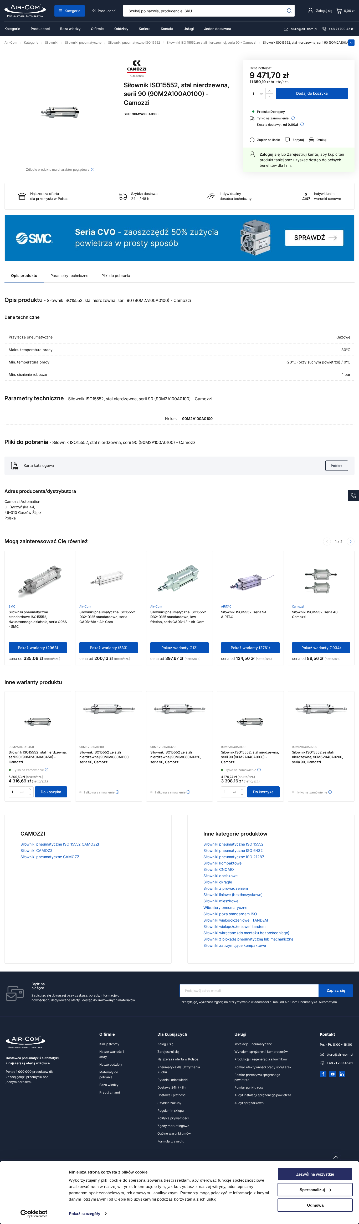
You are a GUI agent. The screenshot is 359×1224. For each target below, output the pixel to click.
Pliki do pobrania (115, 275)
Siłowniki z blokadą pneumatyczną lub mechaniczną (248, 939)
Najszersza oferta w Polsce (177, 1059)
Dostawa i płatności (171, 1095)
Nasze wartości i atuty (111, 1054)
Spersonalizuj (312, 1189)
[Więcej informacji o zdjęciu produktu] (92, 169)
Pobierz (336, 466)
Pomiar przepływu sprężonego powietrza (257, 1077)
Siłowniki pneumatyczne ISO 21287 (233, 856)
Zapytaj (298, 140)
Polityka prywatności (173, 1118)
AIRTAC (226, 606)
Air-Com (85, 606)
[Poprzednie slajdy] (327, 541)
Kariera (144, 29)
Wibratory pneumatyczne (225, 907)
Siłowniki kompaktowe (222, 863)
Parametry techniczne (69, 275)
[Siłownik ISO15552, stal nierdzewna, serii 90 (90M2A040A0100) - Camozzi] (250, 721)
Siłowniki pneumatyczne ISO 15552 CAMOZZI (59, 844)
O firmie (97, 29)
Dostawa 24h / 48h (171, 1087)
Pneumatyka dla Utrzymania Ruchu (178, 1069)
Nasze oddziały (110, 1064)
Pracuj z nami (109, 1092)
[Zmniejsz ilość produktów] (269, 96)
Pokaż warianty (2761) (250, 647)
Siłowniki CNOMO (218, 869)
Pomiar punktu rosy (249, 1087)
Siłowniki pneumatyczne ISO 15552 (233, 844)
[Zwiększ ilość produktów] (269, 90)
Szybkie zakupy (169, 1103)
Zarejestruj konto (302, 154)
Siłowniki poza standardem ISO (230, 914)
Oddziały (121, 29)
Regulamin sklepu (170, 1110)
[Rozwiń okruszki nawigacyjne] (351, 42)
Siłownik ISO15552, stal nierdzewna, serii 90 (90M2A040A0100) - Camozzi (250, 757)
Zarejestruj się (168, 1052)
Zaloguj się (270, 154)
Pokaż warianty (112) (179, 647)
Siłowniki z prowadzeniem (225, 888)
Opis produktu (24, 275)
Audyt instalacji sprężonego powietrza (262, 1095)
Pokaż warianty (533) (108, 647)
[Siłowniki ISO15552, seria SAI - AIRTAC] (250, 581)
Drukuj (321, 140)
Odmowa (315, 1205)
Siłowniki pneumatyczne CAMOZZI (50, 856)
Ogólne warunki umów (174, 1133)
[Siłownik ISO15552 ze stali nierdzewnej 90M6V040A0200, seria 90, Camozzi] (321, 721)
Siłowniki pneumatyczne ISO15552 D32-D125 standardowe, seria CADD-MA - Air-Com (107, 617)
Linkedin (342, 1074)
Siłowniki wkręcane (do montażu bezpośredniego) (246, 932)
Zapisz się (336, 990)
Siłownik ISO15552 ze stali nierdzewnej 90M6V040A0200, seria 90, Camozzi (317, 757)
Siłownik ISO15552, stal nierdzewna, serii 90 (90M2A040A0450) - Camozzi (38, 757)
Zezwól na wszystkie (315, 1174)
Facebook (323, 1074)
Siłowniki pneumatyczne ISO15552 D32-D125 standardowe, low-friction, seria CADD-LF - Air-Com (178, 617)
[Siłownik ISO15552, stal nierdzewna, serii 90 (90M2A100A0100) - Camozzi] (60, 112)
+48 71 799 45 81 (342, 29)
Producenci (107, 11)
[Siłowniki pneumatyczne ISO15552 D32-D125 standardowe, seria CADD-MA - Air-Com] (109, 581)
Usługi (188, 29)
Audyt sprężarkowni (249, 1103)
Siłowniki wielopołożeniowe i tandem (234, 926)
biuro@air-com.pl (304, 29)
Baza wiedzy (70, 29)
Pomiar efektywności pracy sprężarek (262, 1067)
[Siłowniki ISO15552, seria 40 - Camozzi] (321, 581)
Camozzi (298, 606)
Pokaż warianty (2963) (38, 647)
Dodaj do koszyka (312, 93)
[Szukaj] (289, 11)
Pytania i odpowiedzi (172, 1080)
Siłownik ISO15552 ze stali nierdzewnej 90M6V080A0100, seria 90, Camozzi (104, 757)
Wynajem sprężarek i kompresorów (261, 1052)
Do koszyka (51, 792)
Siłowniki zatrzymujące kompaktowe (234, 945)
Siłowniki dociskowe (220, 875)
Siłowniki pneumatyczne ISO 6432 (233, 850)
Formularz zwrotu (170, 1141)
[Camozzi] (137, 76)
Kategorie (72, 11)
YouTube (333, 1074)
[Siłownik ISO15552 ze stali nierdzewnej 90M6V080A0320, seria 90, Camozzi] (179, 721)
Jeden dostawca (217, 29)
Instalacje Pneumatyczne (253, 1044)
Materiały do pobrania (108, 1074)
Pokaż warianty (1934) (321, 647)
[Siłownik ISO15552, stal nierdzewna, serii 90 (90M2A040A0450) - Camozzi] (37, 721)
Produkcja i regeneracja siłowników (261, 1059)
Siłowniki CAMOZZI (37, 850)
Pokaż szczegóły (84, 1213)
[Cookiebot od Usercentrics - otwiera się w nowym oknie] (34, 1214)
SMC (12, 606)
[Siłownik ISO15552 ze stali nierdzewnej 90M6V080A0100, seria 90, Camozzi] (109, 721)
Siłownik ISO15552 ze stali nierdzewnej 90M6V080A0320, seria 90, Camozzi (175, 757)
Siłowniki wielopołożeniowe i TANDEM (235, 920)
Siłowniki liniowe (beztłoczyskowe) (233, 894)
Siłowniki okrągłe (217, 882)
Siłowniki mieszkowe (220, 901)
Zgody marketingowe (173, 1126)
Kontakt (167, 29)
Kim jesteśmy (109, 1044)
